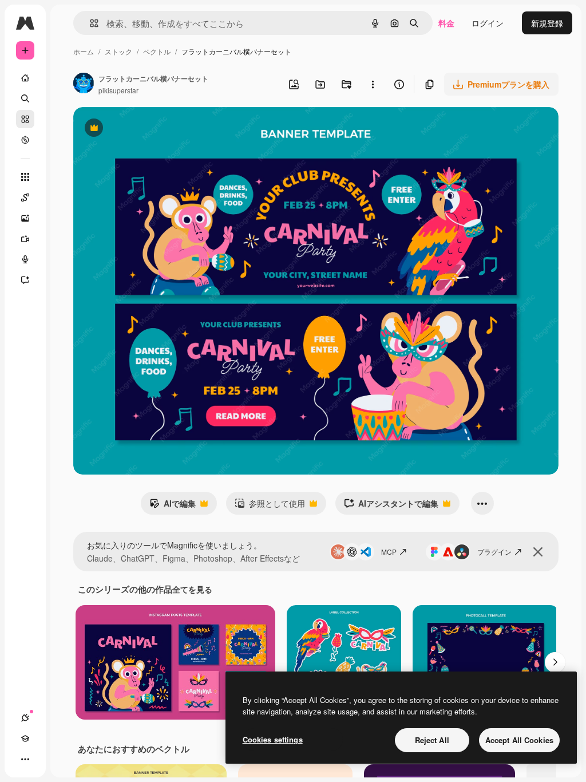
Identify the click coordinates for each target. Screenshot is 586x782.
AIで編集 (172, 506)
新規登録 (547, 23)
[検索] (25, 98)
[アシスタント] (25, 280)
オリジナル (151, 129)
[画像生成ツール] (25, 218)
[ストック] (25, 119)
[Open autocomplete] (89, 23)
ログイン (488, 23)
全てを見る (192, 589)
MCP (389, 551)
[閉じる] (538, 552)
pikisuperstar (118, 90)
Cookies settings (273, 739)
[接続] (25, 718)
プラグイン (494, 551)
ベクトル (157, 51)
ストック (118, 51)
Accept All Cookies (519, 739)
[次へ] (555, 662)
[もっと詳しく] (25, 140)
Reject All (432, 739)
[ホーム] (25, 78)
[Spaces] (25, 197)
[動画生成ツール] (25, 239)
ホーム (83, 51)
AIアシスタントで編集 (391, 506)
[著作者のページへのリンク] (83, 84)
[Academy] (25, 738)
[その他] (25, 759)
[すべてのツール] (25, 177)
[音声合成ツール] (25, 259)
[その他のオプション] (372, 84)
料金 (446, 23)
